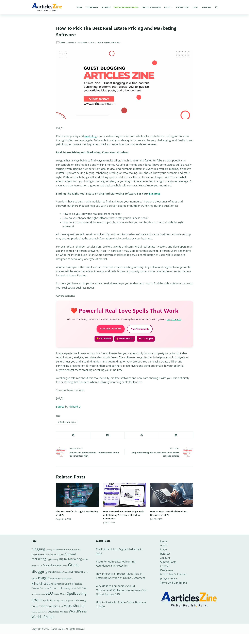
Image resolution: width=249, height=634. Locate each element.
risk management (67, 588)
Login (195, 7)
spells (37, 600)
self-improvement (38, 594)
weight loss (53, 611)
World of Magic (43, 616)
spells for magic (52, 600)
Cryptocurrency (52, 559)
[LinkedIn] (176, 435)
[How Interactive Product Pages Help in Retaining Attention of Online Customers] (124, 495)
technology (80, 600)
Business (105, 7)
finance (39, 566)
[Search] (216, 7)
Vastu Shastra (74, 605)
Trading (35, 606)
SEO (49, 593)
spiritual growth (67, 601)
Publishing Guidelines (173, 574)
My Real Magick (56, 583)
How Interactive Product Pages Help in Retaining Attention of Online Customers (123, 515)
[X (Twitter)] (107, 435)
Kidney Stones (63, 572)
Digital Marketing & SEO (126, 7)
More (167, 7)
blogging (38, 549)
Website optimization (39, 612)
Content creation (56, 554)
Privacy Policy (168, 578)
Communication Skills (40, 554)
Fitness (64, 566)
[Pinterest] (142, 435)
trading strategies (48, 606)
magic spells (174, 319)
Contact (164, 566)
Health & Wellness (151, 7)
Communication (72, 549)
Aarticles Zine (58, 628)
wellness (64, 611)
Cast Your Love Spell (110, 328)
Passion (35, 588)
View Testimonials (140, 329)
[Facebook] (73, 435)
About (163, 545)
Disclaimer (166, 570)
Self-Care (81, 588)
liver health (76, 571)
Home (79, 7)
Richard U (75, 406)
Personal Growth (49, 588)
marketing (90, 136)
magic (43, 578)
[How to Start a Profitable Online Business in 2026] (171, 495)
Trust (61, 606)
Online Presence (73, 583)
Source (60, 406)
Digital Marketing (70, 559)
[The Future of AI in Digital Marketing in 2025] (77, 495)
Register (165, 553)
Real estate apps (67, 422)
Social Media (60, 594)
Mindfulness (40, 583)
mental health (66, 579)
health (52, 572)
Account (206, 7)
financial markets (52, 565)
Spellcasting (77, 593)
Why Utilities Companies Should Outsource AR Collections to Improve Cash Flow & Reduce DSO (121, 590)
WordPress (78, 611)
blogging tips (50, 550)
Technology (91, 7)
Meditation (55, 578)
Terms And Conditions (173, 582)
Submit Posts (182, 7)
